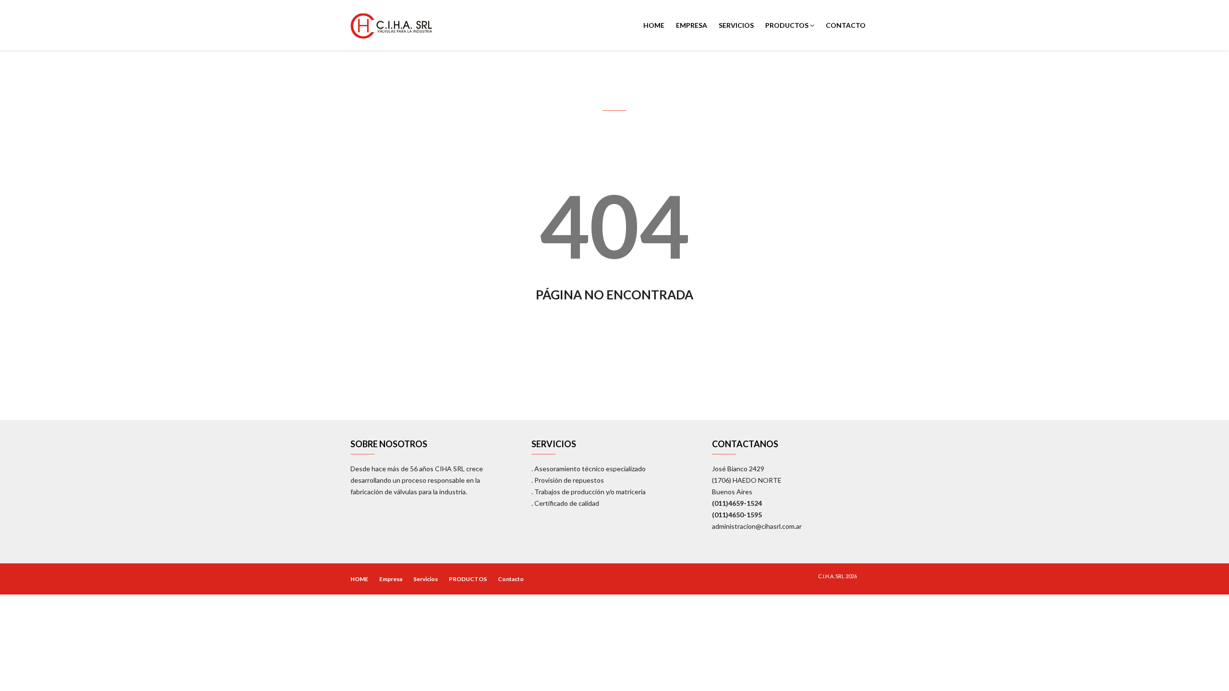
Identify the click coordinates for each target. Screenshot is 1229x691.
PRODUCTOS (787, 25)
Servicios (736, 25)
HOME (653, 25)
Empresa (691, 25)
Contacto (846, 25)
